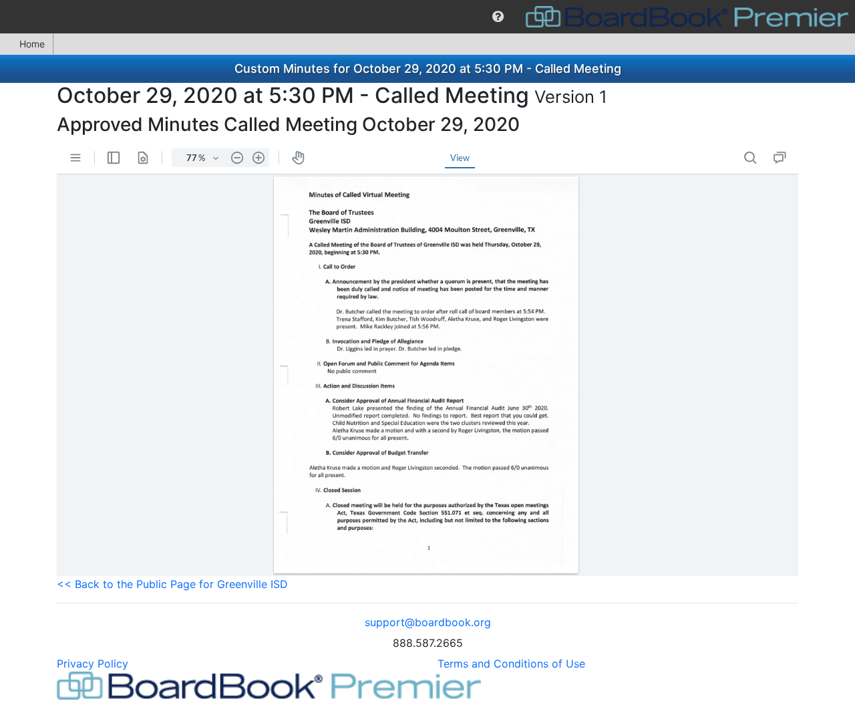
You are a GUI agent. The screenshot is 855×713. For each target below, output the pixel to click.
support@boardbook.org (428, 622)
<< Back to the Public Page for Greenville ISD (172, 584)
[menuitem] (498, 16)
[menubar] (427, 16)
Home (32, 43)
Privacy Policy (92, 663)
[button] (498, 16)
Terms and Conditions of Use (511, 663)
